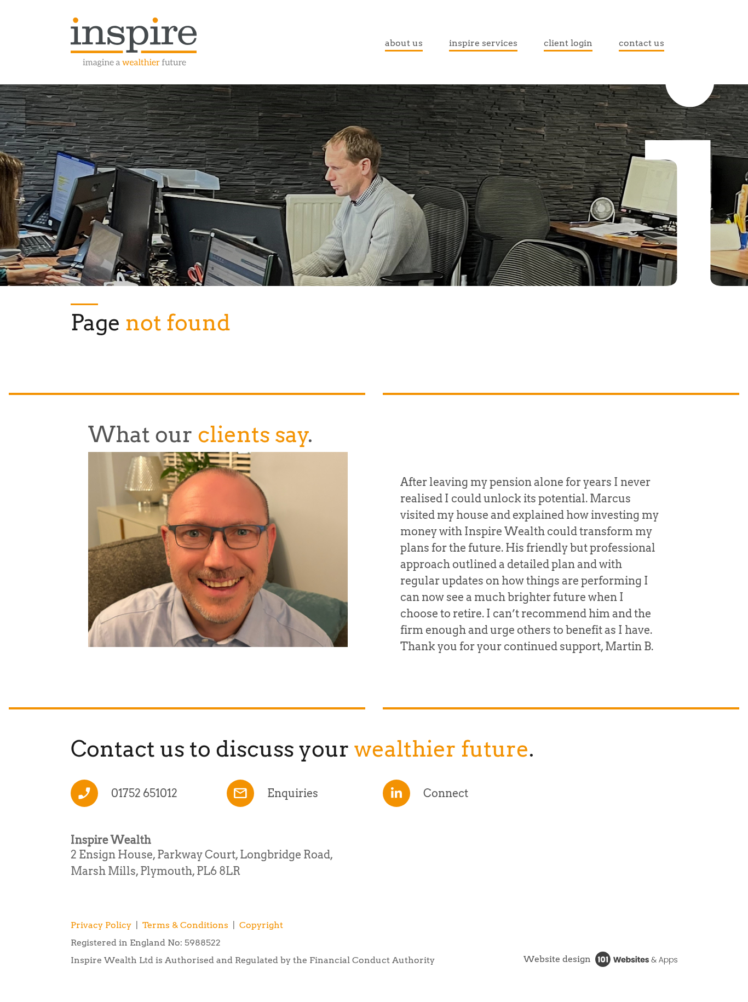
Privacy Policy (101, 925)
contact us (641, 43)
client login (568, 43)
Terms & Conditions (185, 925)
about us (404, 43)
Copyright (261, 925)
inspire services (483, 43)
